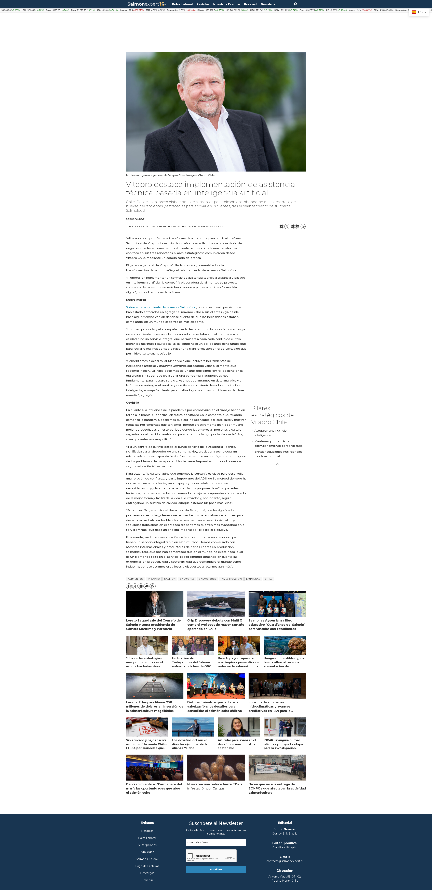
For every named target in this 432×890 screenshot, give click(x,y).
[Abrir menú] (303, 4)
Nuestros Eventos (226, 4)
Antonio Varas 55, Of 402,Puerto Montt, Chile (284, 878)
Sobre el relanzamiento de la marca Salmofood (161, 307)
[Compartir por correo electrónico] (297, 226)
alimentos (136, 578)
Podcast (250, 4)
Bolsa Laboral (182, 4)
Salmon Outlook (147, 859)
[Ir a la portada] (147, 4)
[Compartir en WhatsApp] (303, 226)
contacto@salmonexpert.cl (284, 861)
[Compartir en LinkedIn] (292, 226)
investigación (231, 578)
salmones (187, 578)
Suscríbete (216, 869)
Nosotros (268, 4)
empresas (253, 578)
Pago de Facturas (147, 866)
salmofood (207, 578)
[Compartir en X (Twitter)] (286, 226)
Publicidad (147, 852)
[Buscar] (295, 4)
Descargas (147, 873)
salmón (170, 578)
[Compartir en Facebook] (281, 226)
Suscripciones (147, 845)
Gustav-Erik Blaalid (285, 833)
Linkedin (147, 880)
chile (269, 578)
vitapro (154, 578)
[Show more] (277, 464)
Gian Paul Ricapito (285, 847)
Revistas (203, 4)
